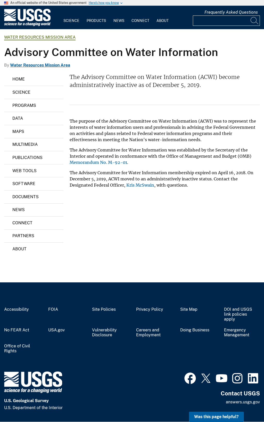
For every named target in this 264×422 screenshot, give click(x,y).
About (162, 21)
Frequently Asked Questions (231, 12)
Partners (23, 235)
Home (18, 79)
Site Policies (104, 309)
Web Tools (24, 170)
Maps (18, 131)
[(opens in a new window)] (190, 377)
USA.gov (56, 330)
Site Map (188, 309)
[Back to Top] (245, 403)
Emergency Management (236, 332)
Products (96, 21)
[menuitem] (71, 17)
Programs (24, 105)
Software (23, 183)
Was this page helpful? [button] (216, 416)
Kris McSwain (140, 185)
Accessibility (16, 309)
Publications (27, 157)
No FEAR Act (16, 330)
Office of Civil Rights (17, 348)
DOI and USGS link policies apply (238, 314)
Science (71, 21)
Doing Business (194, 330)
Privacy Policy (149, 309)
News (118, 21)
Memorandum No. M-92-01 (98, 162)
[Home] (27, 24)
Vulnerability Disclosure (104, 332)
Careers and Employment (148, 332)
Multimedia (25, 144)
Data (17, 118)
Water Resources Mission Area (40, 37)
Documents (25, 196)
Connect (140, 21)
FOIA (53, 309)
